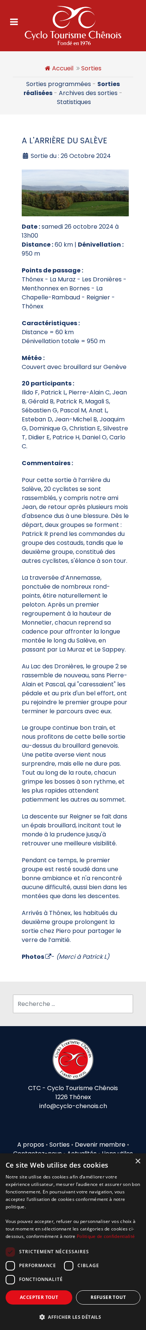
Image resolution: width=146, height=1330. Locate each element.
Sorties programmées (58, 84)
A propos (30, 1144)
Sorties (91, 68)
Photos (33, 956)
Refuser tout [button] (108, 1297)
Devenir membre (100, 1144)
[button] (73, 1316)
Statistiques (74, 102)
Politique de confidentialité (106, 1236)
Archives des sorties (88, 93)
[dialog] (73, 1241)
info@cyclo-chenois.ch (73, 1106)
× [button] (137, 1161)
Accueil (62, 68)
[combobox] (73, 1003)
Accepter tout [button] (39, 1297)
